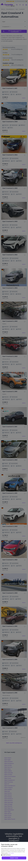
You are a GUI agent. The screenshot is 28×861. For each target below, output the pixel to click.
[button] (14, 855)
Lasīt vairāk (11, 853)
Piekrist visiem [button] (14, 858)
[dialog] (14, 851)
